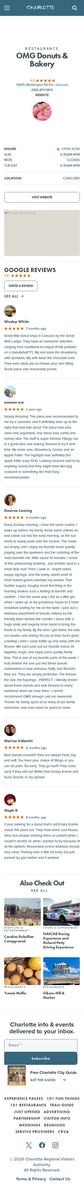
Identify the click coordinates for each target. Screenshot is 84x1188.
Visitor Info (57, 1119)
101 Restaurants (28, 1105)
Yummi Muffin (15, 993)
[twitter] (28, 1145)
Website (42, 95)
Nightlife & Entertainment (16, 929)
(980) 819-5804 (42, 89)
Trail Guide (62, 1105)
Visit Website (42, 197)
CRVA (63, 1132)
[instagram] (55, 1145)
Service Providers (35, 1132)
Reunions (54, 1125)
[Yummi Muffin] (22, 971)
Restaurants (14, 987)
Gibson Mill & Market (54, 995)
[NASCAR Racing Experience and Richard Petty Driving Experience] (61, 912)
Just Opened (27, 1112)
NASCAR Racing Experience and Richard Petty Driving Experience (58, 940)
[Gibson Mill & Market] (61, 971)
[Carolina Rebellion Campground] (22, 912)
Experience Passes (23, 1099)
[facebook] (42, 1145)
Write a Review (21, 286)
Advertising (57, 1112)
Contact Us (59, 1179)
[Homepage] (40, 8)
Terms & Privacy (31, 1179)
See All (40, 890)
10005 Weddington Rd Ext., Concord (42, 84)
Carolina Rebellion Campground (19, 938)
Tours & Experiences (60, 927)
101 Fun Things (63, 1099)
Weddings (30, 1125)
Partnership (27, 1119)
